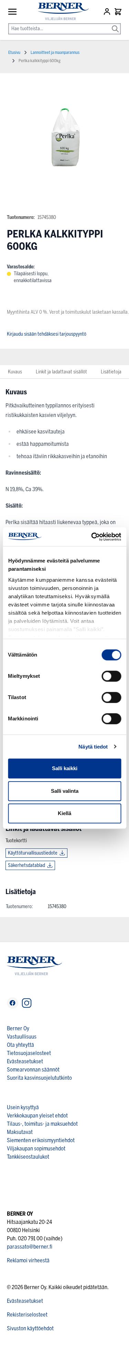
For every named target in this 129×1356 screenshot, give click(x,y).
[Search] (115, 24)
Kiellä (64, 813)
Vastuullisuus (21, 1036)
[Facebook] (12, 1003)
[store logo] (60, 11)
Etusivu (14, 52)
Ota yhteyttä (20, 1045)
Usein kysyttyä (23, 1107)
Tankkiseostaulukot (28, 1157)
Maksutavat (20, 1132)
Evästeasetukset (25, 1061)
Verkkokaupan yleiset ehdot (37, 1115)
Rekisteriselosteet (27, 1314)
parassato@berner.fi (29, 1246)
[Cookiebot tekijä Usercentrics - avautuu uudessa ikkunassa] (92, 536)
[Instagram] (26, 1003)
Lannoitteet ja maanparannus (55, 52)
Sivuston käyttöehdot (30, 1328)
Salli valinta (64, 791)
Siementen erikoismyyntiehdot (41, 1140)
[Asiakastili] (107, 12)
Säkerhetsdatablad (26, 865)
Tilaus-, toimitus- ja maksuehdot (42, 1124)
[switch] (111, 676)
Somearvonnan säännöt (33, 1069)
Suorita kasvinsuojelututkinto (39, 1078)
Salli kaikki (64, 768)
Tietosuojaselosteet (29, 1053)
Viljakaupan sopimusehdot (36, 1148)
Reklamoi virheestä (28, 1260)
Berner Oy (18, 1028)
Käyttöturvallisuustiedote (32, 853)
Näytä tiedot (93, 747)
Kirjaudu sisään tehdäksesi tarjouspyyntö (46, 334)
